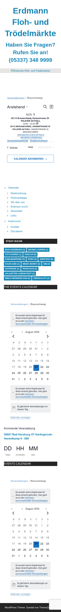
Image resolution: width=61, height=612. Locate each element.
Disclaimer (17, 231)
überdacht (41, 278)
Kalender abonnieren (28, 158)
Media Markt (31, 264)
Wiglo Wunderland (17, 278)
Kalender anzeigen (21, 417)
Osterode (12, 268)
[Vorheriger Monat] (13, 336)
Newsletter (17, 211)
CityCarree (13, 254)
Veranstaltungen (16, 97)
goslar (30, 254)
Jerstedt (46, 259)
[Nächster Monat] (48, 336)
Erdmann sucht (19, 206)
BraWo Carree (38, 250)
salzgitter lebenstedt (20, 273)
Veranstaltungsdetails (17, 140)
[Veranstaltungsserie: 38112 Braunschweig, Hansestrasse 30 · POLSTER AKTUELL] (37, 123)
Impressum (14, 221)
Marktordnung (18, 193)
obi (46, 264)
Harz (32, 259)
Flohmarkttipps (19, 197)
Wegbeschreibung (38, 140)
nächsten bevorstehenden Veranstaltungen (32, 322)
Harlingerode (15, 259)
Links (14, 215)
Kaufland (12, 264)
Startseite (13, 187)
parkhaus (30, 268)
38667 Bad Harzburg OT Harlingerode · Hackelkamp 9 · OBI (28, 436)
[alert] (30, 319)
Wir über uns (18, 202)
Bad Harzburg (15, 250)
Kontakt (15, 226)
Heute (30, 146)
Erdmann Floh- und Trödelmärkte (30, 22)
